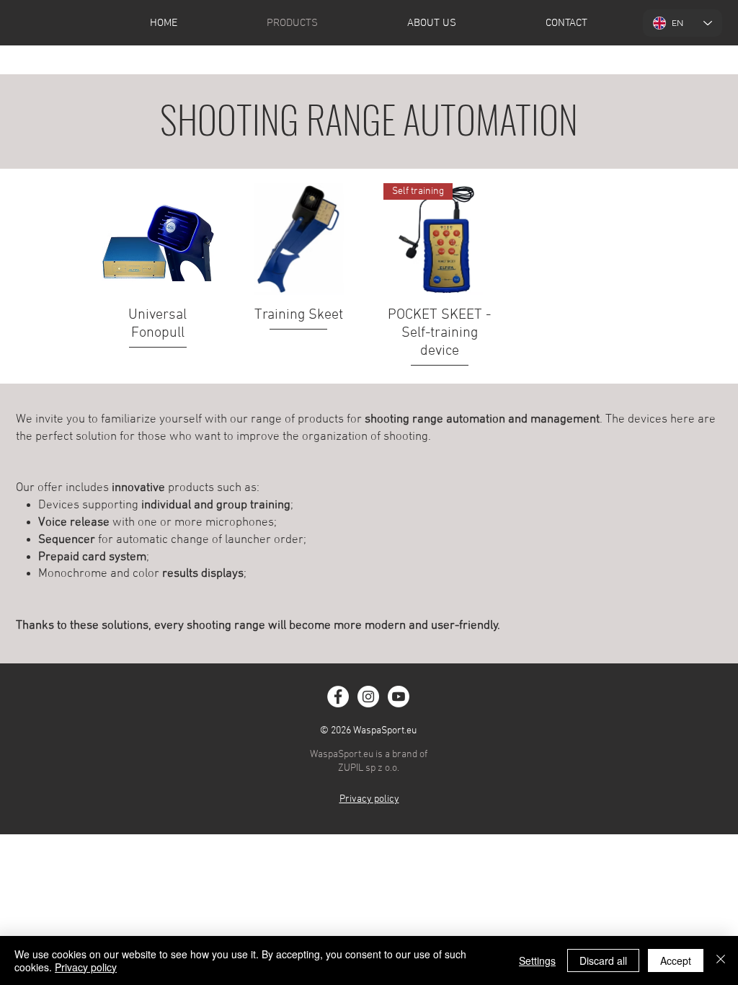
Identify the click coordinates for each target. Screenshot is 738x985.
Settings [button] (537, 960)
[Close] (720, 960)
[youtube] (398, 696)
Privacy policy (86, 967)
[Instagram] (368, 696)
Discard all (603, 960)
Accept (675, 960)
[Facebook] (338, 696)
